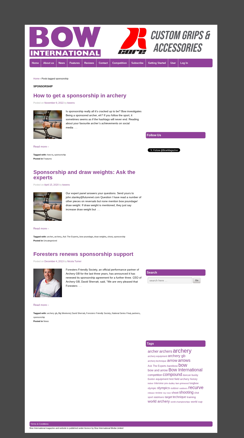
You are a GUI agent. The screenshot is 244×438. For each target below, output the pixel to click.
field (171, 379)
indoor (150, 383)
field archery (181, 378)
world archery (159, 401)
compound (172, 374)
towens (71, 103)
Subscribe (137, 63)
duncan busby (190, 375)
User (173, 63)
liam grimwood (182, 383)
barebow (172, 365)
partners (136, 313)
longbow (193, 383)
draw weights (100, 236)
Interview (159, 383)
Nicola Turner (74, 261)
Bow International (185, 370)
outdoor (175, 388)
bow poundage (86, 236)
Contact (103, 63)
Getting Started (157, 63)
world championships (180, 402)
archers (165, 351)
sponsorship (60, 155)
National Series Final (121, 313)
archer (50, 236)
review (158, 393)
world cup (196, 401)
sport (150, 397)
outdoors (183, 388)
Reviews (89, 63)
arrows (184, 360)
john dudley (169, 383)
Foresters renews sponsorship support (83, 254)
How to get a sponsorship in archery (79, 95)
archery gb (52, 313)
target (168, 397)
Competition (119, 63)
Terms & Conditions (39, 424)
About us (48, 63)
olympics (163, 388)
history (193, 379)
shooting (186, 392)
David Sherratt (78, 313)
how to (50, 155)
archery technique (157, 361)
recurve (195, 387)
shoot (110, 236)
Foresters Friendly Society (98, 313)
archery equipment (157, 356)
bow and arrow (158, 370)
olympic (152, 388)
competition (155, 374)
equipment (162, 379)
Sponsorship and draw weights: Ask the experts (84, 174)
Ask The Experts (70, 236)
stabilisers (159, 397)
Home (35, 63)
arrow (172, 360)
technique (179, 397)
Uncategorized (50, 240)
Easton (151, 379)
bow (182, 365)
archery (58, 236)
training (191, 397)
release (151, 393)
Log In (184, 63)
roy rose (167, 393)
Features (75, 63)
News (62, 63)
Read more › (41, 146)
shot (196, 392)
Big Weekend (64, 313)
